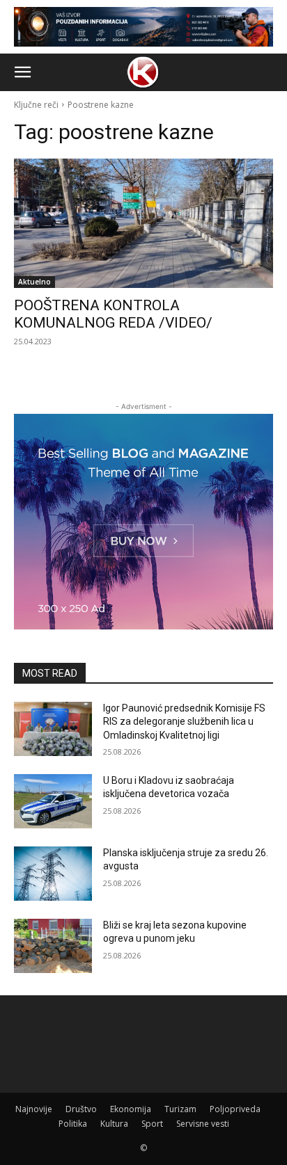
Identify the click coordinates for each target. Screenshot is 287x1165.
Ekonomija (130, 1109)
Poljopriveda (235, 1109)
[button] (22, 72)
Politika (73, 1124)
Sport (152, 1124)
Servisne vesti (202, 1124)
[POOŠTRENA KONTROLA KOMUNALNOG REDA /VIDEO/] (143, 223)
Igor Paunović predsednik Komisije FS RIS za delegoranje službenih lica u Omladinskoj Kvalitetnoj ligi (184, 721)
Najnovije (33, 1109)
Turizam (180, 1109)
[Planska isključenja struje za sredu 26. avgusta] (53, 873)
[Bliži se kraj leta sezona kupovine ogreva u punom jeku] (53, 946)
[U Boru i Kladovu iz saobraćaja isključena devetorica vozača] (53, 801)
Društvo (81, 1109)
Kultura (114, 1124)
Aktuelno (34, 282)
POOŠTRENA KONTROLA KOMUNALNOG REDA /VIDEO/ (113, 314)
